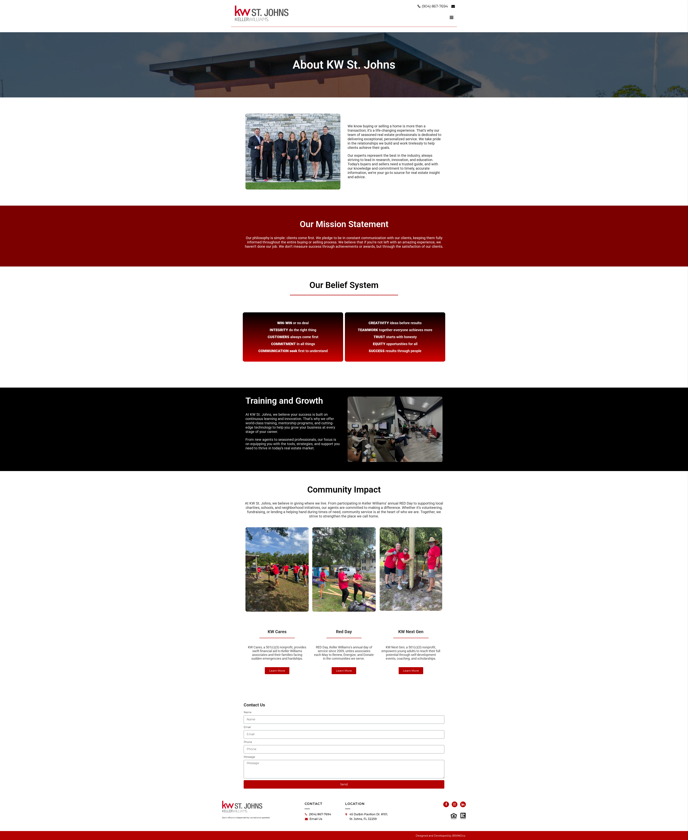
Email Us (315, 819)
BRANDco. (459, 835)
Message (249, 757)
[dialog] (452, 17)
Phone (248, 742)
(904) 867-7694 (435, 6)
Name (248, 712)
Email (247, 727)
